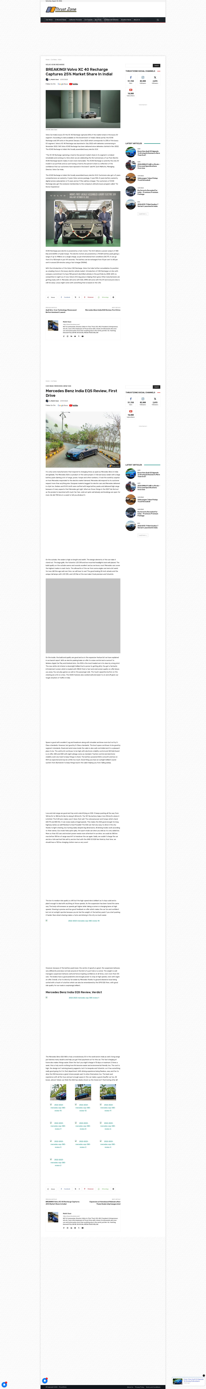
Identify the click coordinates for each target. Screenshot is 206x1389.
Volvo (59, 60)
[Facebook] (64, 336)
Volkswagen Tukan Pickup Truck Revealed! (148, 179)
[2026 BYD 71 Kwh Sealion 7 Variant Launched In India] (131, 204)
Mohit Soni (55, 79)
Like (131, 76)
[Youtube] (82, 336)
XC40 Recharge (57, 64)
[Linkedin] (71, 336)
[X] (79, 336)
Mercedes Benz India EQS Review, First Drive (102, 310)
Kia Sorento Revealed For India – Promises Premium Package (148, 192)
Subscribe (130, 89)
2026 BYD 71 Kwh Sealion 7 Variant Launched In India (148, 205)
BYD (139, 202)
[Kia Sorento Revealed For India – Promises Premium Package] (131, 191)
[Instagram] (67, 336)
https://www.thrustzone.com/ (71, 324)
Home (47, 60)
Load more (142, 214)
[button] (157, 19)
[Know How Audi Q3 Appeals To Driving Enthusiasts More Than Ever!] (131, 152)
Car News (54, 60)
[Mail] (75, 336)
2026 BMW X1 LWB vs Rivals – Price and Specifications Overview (149, 166)
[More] (113, 297)
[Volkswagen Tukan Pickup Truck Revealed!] (131, 178)
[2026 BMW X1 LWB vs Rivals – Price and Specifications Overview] (131, 165)
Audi (139, 148)
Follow (142, 76)
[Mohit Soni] (47, 79)
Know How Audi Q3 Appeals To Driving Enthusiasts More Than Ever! (149, 153)
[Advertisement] (121, 9)
